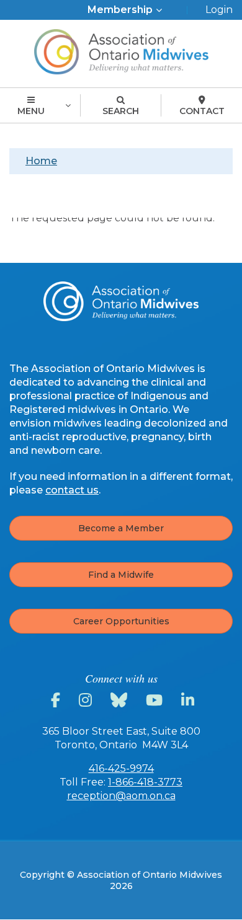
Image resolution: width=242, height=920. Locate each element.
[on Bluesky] (120, 700)
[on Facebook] (57, 700)
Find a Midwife (121, 574)
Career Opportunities (121, 621)
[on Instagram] (87, 700)
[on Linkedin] (189, 700)
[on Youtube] (156, 700)
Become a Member (121, 528)
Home (41, 161)
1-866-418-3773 (145, 782)
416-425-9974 (121, 768)
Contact (202, 111)
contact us (72, 490)
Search (120, 111)
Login (219, 9)
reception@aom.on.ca (121, 796)
